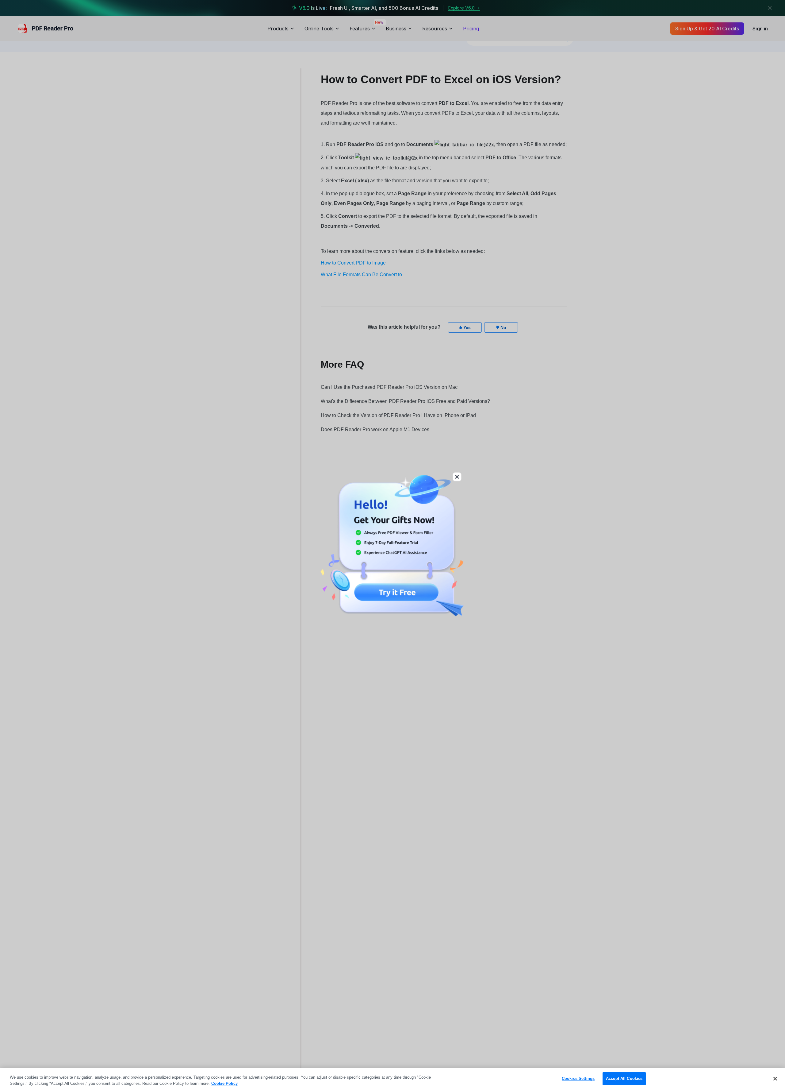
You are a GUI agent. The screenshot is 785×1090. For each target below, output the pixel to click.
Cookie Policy (224, 1083)
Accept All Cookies (624, 1078)
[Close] (775, 1078)
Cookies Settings (578, 1078)
